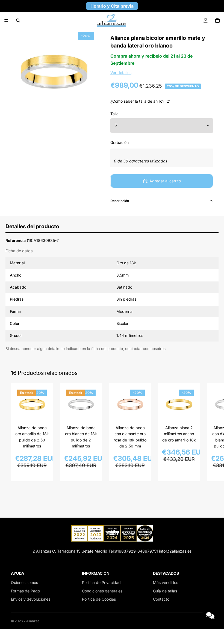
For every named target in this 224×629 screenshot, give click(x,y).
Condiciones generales (102, 591)
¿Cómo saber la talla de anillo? (137, 101)
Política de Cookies (99, 599)
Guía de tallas (165, 591)
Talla (114, 113)
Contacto (161, 599)
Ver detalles (120, 72)
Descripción (119, 201)
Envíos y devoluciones (30, 599)
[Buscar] (18, 20)
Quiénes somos (24, 582)
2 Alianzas (31, 621)
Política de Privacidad (101, 582)
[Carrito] (217, 20)
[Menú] (6, 20)
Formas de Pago (25, 591)
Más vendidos (165, 582)
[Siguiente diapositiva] (207, 432)
